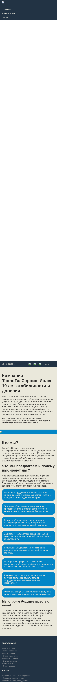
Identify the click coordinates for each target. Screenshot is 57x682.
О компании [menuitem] (6, 9)
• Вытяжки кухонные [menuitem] (10, 658)
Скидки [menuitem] (5, 17)
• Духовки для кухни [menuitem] (10, 656)
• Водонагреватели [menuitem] (9, 661)
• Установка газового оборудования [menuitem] (16, 676)
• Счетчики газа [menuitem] (8, 663)
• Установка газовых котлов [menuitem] (13, 678)
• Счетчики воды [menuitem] (8, 666)
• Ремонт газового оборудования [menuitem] (15, 681)
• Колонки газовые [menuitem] (9, 651)
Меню (47, 364)
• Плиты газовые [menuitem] (8, 653)
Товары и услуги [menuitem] (8, 13)
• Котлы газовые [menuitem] (8, 648)
